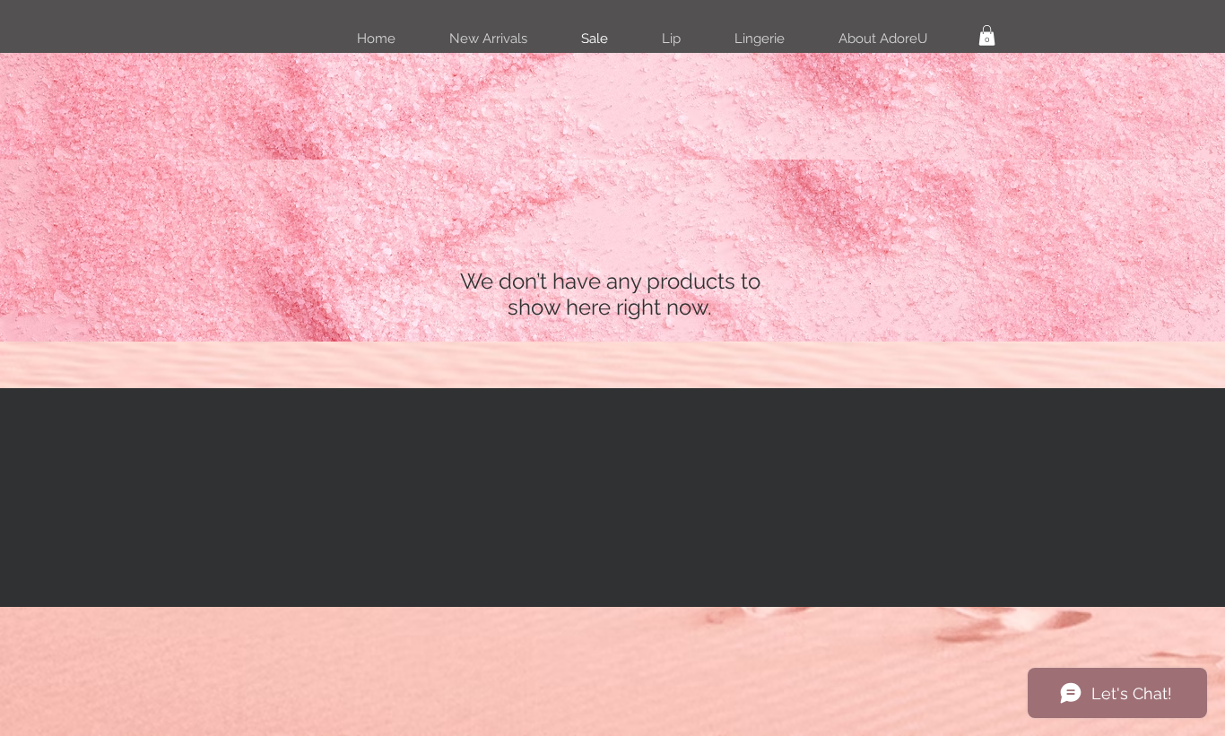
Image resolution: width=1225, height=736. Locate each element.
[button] (986, 35)
